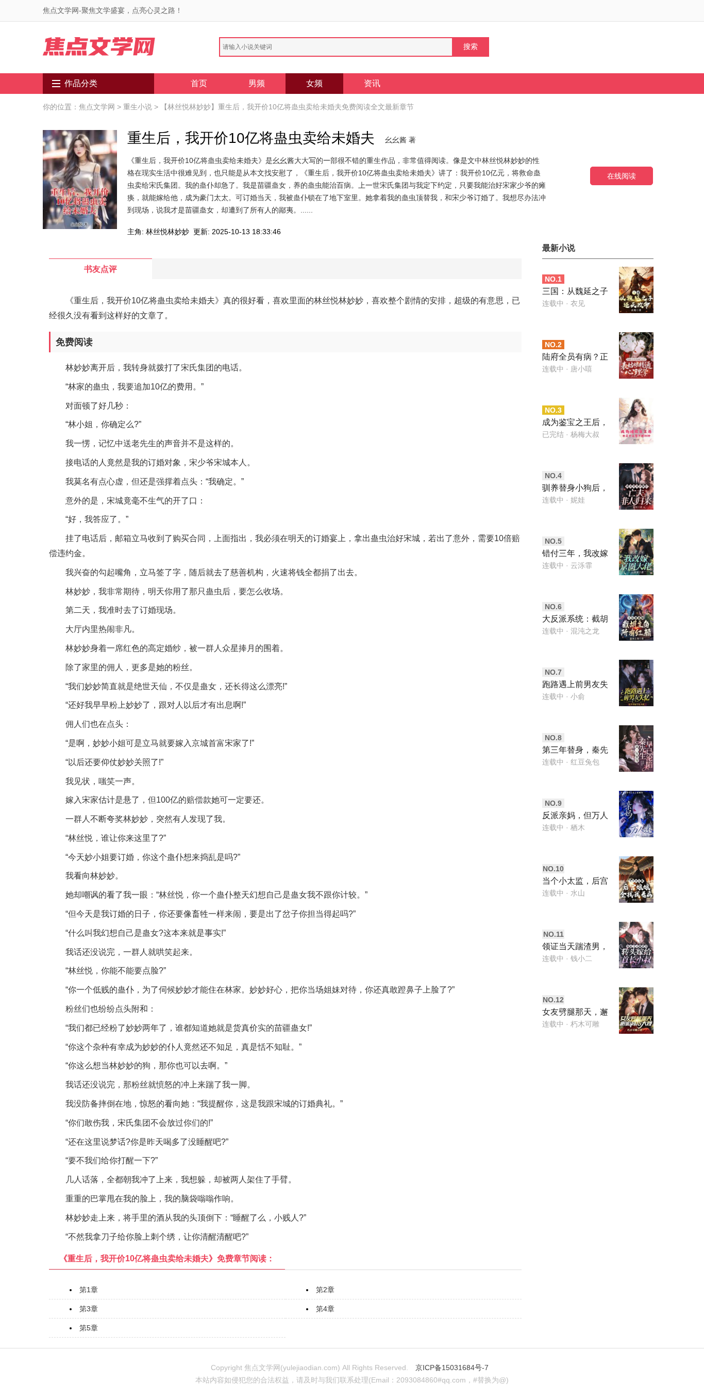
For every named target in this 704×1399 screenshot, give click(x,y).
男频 (256, 83)
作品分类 (80, 83)
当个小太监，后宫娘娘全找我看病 (575, 881)
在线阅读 (621, 175)
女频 (314, 83)
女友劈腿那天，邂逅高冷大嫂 (575, 1012)
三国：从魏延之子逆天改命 (575, 292)
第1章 (88, 1290)
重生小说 (137, 107)
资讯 (372, 83)
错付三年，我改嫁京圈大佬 (575, 554)
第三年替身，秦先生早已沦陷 (575, 750)
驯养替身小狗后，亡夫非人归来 (575, 488)
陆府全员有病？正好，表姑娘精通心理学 (575, 357)
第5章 (88, 1328)
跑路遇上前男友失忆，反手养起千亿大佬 (575, 685)
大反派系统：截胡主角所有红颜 (575, 619)
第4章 (325, 1309)
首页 (199, 83)
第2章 (325, 1290)
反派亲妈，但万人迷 (575, 816)
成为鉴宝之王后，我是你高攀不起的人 (575, 423)
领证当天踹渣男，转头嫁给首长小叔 (575, 947)
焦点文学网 (97, 107)
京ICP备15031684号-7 (452, 1367)
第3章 (88, 1309)
